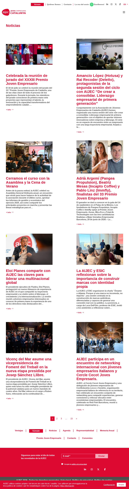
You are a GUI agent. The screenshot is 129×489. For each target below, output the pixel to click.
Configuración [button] (109, 485)
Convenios (87, 438)
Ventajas (19, 431)
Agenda (66, 431)
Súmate (37, 4)
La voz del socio (82, 4)
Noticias (53, 431)
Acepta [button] (121, 485)
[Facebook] (120, 4)
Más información (67, 486)
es (125, 4)
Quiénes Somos (54, 4)
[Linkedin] (107, 4)
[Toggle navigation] (124, 12)
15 (71, 419)
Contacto (71, 438)
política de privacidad (79, 464)
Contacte (68, 4)
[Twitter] (116, 4)
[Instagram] (111, 4)
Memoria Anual (107, 431)
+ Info (8, 110)
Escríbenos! (99, 4)
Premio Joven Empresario (48, 438)
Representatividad (85, 431)
